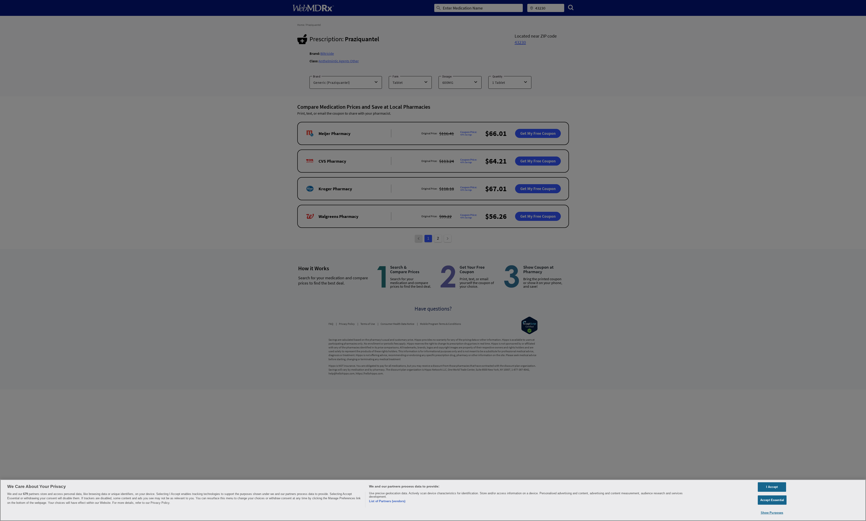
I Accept (772, 487)
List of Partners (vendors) (387, 501)
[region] (433, 500)
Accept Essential (772, 500)
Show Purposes (772, 512)
